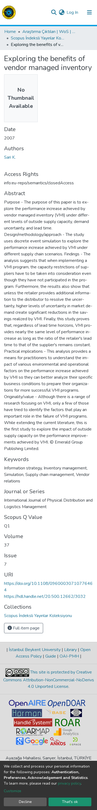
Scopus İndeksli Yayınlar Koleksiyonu (38, 38)
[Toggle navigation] (89, 12)
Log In (73, 12)
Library (70, 650)
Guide (50, 656)
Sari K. (10, 157)
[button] (61, 12)
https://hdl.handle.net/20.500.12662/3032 (45, 596)
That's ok (70, 801)
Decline (25, 801)
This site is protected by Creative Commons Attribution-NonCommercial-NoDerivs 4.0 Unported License (48, 679)
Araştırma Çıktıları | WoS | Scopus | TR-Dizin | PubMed (49, 32)
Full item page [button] (26, 628)
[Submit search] (53, 12)
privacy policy (69, 783)
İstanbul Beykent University (35, 650)
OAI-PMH (69, 656)
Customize (12, 791)
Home (10, 32)
